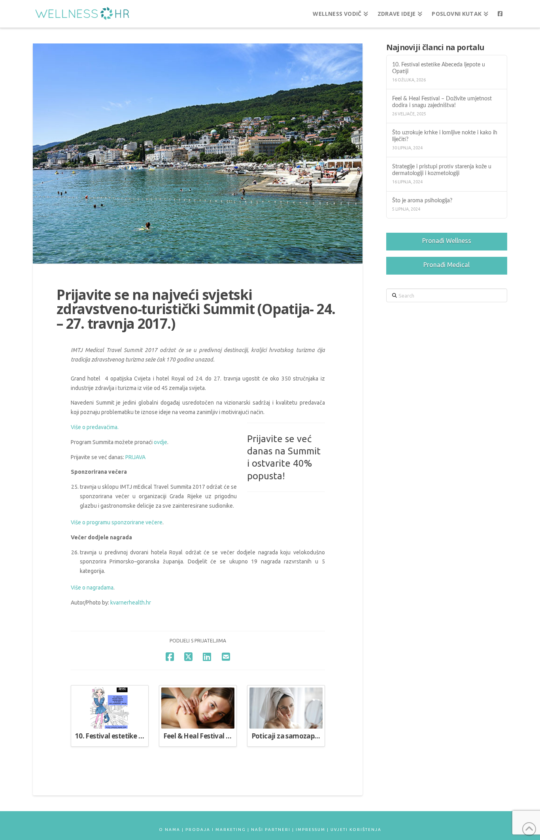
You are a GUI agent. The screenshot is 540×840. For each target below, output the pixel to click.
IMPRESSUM (310, 829)
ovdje (160, 442)
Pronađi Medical (446, 264)
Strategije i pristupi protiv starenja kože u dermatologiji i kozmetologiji (441, 170)
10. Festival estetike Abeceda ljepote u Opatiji (438, 68)
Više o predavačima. (95, 427)
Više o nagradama (92, 587)
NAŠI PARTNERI (271, 829)
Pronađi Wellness (446, 240)
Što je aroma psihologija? (422, 200)
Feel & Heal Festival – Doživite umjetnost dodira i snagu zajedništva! (442, 102)
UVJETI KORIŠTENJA (355, 829)
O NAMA (169, 829)
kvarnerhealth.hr (130, 602)
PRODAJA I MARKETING (215, 829)
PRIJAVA (135, 457)
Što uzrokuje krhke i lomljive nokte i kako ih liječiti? (444, 136)
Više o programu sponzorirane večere (116, 522)
